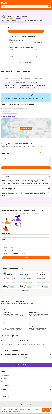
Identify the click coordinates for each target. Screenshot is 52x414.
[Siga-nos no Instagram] (24, 405)
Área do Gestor (4, 381)
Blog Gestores (4, 378)
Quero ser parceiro (5, 375)
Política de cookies (15, 411)
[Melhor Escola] (4, 3)
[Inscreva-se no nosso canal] (28, 405)
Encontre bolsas (5, 385)
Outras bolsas (4, 393)
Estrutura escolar (5, 75)
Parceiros (3, 371)
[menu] (49, 3)
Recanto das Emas (6, 12)
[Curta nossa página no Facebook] (21, 405)
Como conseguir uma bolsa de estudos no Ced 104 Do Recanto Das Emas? (20, 358)
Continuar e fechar (46, 410)
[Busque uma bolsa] (49, 6)
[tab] (23, 290)
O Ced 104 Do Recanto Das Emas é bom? (11, 350)
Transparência (5, 396)
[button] (26, 365)
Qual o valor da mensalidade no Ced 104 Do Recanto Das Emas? (17, 341)
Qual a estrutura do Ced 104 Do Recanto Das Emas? (14, 354)
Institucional (4, 389)
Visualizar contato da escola (8, 116)
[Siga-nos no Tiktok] (31, 405)
